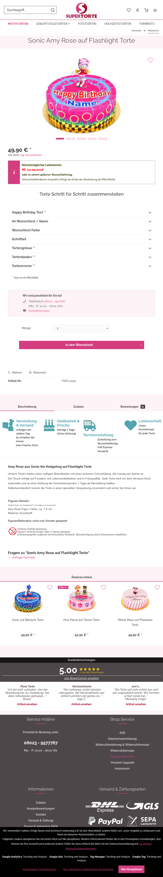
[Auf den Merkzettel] (150, 60)
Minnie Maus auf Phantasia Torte (135, 622)
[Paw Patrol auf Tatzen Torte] (81, 599)
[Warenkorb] (146, 10)
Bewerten (39, 372)
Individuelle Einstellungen (39, 869)
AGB (122, 732)
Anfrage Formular (23, 557)
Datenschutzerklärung (122, 738)
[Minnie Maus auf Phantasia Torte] (135, 599)
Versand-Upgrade (122, 762)
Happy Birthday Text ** (29, 212)
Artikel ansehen (27, 704)
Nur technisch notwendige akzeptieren (88, 869)
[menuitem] (30, 10)
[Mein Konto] (138, 10)
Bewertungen (132, 406)
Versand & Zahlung (40, 820)
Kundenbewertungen (40, 808)
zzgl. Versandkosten (31, 155)
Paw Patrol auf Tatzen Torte (81, 619)
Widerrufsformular (122, 750)
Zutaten (78, 406)
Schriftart (19, 239)
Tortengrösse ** (23, 248)
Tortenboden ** (23, 257)
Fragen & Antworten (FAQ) (41, 826)
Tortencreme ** (23, 266)
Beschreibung (27, 406)
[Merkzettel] (129, 10)
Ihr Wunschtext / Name (30, 221)
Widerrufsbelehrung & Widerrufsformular (122, 744)
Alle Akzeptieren (131, 869)
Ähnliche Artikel (81, 577)
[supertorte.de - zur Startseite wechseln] (81, 10)
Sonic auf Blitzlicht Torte (28, 619)
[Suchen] (52, 10)
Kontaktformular (39, 310)
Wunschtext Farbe (26, 230)
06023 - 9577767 (54, 301)
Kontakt (41, 814)
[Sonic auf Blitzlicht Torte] (27, 599)
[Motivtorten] (18, 24)
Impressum (122, 768)
